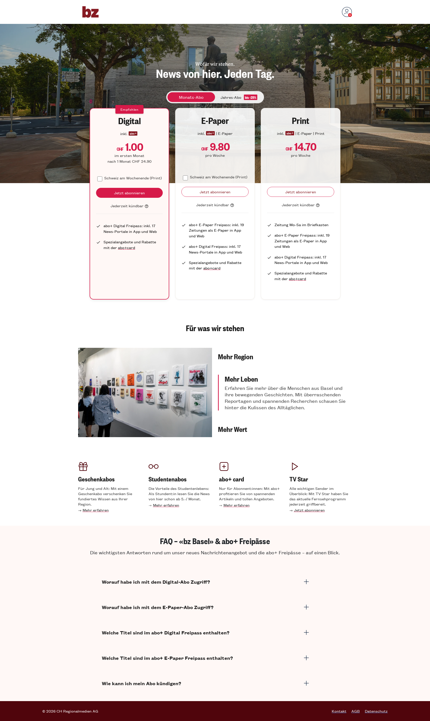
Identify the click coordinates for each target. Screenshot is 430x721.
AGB (355, 711)
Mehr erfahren (96, 510)
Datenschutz (376, 711)
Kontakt (339, 711)
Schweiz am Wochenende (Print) (133, 177)
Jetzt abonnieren (309, 510)
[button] (285, 356)
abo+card (126, 247)
